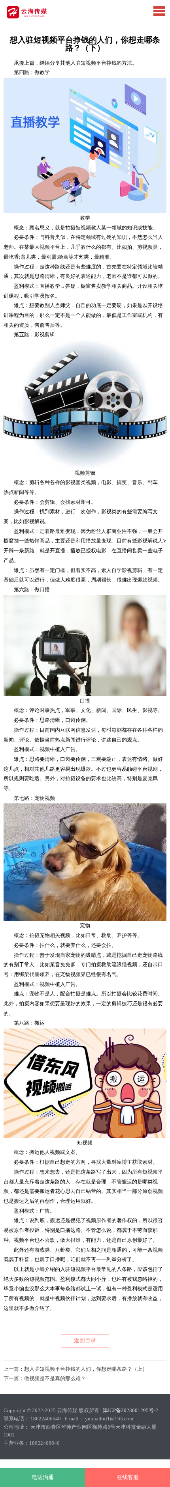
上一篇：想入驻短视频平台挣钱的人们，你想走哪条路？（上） (75, 1369)
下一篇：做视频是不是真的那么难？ (45, 1378)
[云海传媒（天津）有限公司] (39, 17)
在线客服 (128, 1477)
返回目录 (85, 1341)
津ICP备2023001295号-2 (130, 1410)
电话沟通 (43, 1477)
